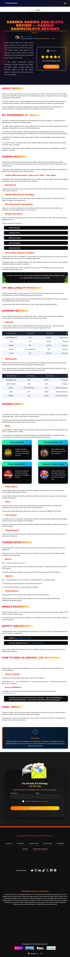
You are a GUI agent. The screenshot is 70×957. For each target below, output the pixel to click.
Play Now (51, 66)
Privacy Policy (33, 843)
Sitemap (25, 849)
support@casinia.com (22, 638)
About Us (9, 843)
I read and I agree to (36, 801)
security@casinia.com (34, 643)
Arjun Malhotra (28, 36)
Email (37, 793)
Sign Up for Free (35, 808)
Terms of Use (47, 843)
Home (31, 10)
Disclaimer (60, 843)
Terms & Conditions (42, 801)
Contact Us (20, 843)
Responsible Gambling (40, 849)
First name (13, 793)
